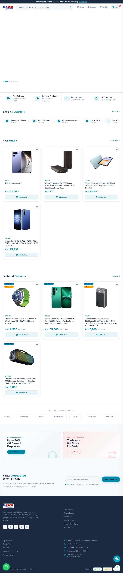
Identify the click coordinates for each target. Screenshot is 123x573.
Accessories (68, 517)
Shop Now (83, 2)
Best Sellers (68, 527)
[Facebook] (5, 527)
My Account (7, 541)
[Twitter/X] (16, 527)
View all (115, 112)
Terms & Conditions (10, 551)
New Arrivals (69, 520)
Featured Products (71, 524)
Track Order (7, 544)
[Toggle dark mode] (117, 567)
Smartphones (69, 513)
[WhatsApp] (27, 527)
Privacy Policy (8, 555)
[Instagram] (10, 527)
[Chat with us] (116, 558)
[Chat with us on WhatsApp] (6, 566)
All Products (68, 509)
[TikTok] (21, 527)
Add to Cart (23, 197)
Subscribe (112, 479)
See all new (114, 141)
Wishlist (6, 548)
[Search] (70, 7)
